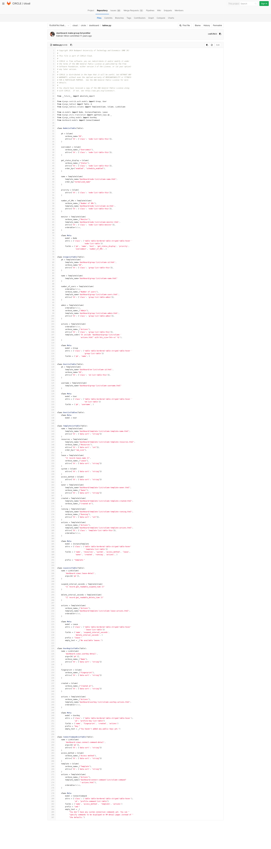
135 (52, 410)
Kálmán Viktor (62, 36)
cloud (27, 3)
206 (52, 600)
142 (52, 429)
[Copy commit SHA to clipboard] (220, 33)
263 (52, 753)
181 (52, 533)
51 (53, 185)
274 (52, 783)
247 (52, 710)
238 (52, 686)
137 (52, 415)
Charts (171, 18)
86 (53, 278)
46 (53, 171)
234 (52, 675)
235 (52, 678)
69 (53, 233)
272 (52, 777)
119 (52, 367)
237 (52, 683)
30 (53, 128)
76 (53, 252)
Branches (119, 18)
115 (52, 356)
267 (52, 764)
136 (52, 412)
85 (53, 276)
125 (52, 383)
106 (52, 332)
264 (52, 756)
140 (52, 423)
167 (52, 496)
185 (52, 544)
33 (53, 136)
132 (52, 402)
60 (53, 209)
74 (53, 246)
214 (52, 622)
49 (53, 179)
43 (53, 163)
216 (52, 627)
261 (52, 748)
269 (52, 769)
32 (53, 134)
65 (53, 222)
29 (53, 126)
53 (53, 190)
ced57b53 (212, 34)
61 (53, 211)
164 (52, 488)
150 (52, 450)
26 (53, 118)
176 (52, 520)
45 (53, 168)
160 (52, 477)
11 (53, 77)
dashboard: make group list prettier (73, 33)
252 (52, 724)
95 (53, 303)
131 (52, 399)
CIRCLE (16, 3)
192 (52, 563)
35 (53, 142)
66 (53, 225)
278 (52, 793)
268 (52, 766)
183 (52, 539)
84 (53, 273)
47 (53, 174)
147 (52, 442)
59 (53, 206)
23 (53, 109)
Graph (151, 18)
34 (53, 139)
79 (53, 260)
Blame (198, 25)
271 (52, 774)
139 (52, 421)
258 (52, 740)
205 (52, 598)
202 (52, 589)
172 (52, 509)
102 (52, 321)
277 (52, 791)
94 (53, 300)
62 (53, 214)
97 (53, 308)
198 (52, 579)
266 (52, 761)
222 (52, 643)
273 (52, 780)
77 (53, 254)
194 (52, 568)
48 (53, 177)
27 (53, 120)
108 (52, 337)
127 (52, 388)
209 (52, 608)
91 (53, 292)
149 (52, 447)
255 (52, 732)
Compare (161, 18)
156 (52, 466)
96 (53, 305)
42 (53, 160)
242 (52, 697)
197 (52, 576)
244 (52, 702)
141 (52, 426)
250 (52, 718)
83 (53, 270)
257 (52, 737)
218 (52, 632)
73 (53, 244)
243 (52, 699)
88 (53, 284)
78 (53, 257)
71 (53, 238)
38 (53, 150)
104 (52, 327)
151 (52, 453)
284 (52, 809)
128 (52, 391)
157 (52, 469)
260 (52, 745)
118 (52, 364)
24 (53, 112)
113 (52, 351)
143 (52, 431)
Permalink (217, 25)
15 (53, 88)
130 (52, 396)
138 (52, 418)
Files (99, 18)
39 (53, 152)
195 (52, 571)
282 (52, 804)
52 (53, 187)
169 (52, 501)
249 (52, 715)
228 (52, 659)
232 (52, 670)
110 (52, 343)
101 (52, 319)
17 (53, 93)
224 (52, 648)
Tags (129, 18)
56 (53, 198)
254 (52, 729)
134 (52, 407)
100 (52, 316)
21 (53, 104)
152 (52, 455)
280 (52, 799)
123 (52, 378)
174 (52, 514)
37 (53, 147)
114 (52, 354)
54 (53, 193)
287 (52, 817)
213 (52, 619)
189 (52, 555)
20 (53, 101)
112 (52, 348)
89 (53, 286)
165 (52, 490)
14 (53, 85)
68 (53, 230)
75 (53, 249)
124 (52, 380)
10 (53, 75)
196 (52, 573)
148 (52, 445)
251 (52, 721)
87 (53, 281)
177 (52, 522)
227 (52, 656)
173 (52, 512)
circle (83, 25)
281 (52, 801)
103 (52, 324)
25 (53, 115)
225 (52, 651)
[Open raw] (211, 45)
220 (52, 638)
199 (52, 581)
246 (52, 707)
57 (53, 201)
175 (52, 517)
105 (52, 329)
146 (52, 439)
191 (52, 560)
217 (52, 630)
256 (52, 734)
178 (52, 525)
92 (53, 295)
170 (52, 504)
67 (53, 227)
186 (52, 547)
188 (52, 552)
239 (52, 689)
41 (53, 158)
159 (52, 474)
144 (52, 434)
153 (52, 458)
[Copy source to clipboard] (207, 45)
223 (52, 646)
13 (53, 83)
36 (53, 144)
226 (52, 654)
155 (52, 463)
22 (53, 107)
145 (52, 437)
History (207, 25)
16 (53, 91)
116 (52, 359)
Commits (108, 18)
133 (52, 404)
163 (52, 485)
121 (52, 372)
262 (52, 750)
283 (52, 807)
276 (52, 788)
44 (53, 166)
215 (52, 624)
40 (53, 155)
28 (53, 123)
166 (52, 493)
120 (52, 370)
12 (53, 80)
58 (53, 203)
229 (52, 662)
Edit (218, 45)
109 (52, 340)
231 (52, 667)
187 (52, 549)
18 (53, 96)
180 (52, 530)
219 (52, 635)
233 (52, 673)
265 (52, 758)
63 (53, 217)
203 (52, 592)
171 (52, 506)
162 (52, 482)
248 (52, 713)
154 (52, 461)
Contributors (139, 18)
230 (52, 665)
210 (52, 611)
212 (52, 616)
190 (52, 557)
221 (52, 640)
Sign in (264, 3)
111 (52, 345)
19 (53, 99)
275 (52, 785)
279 (52, 796)
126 (52, 386)
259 (52, 742)
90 (53, 289)
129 (52, 394)
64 (53, 219)
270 (52, 772)
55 (53, 195)
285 (52, 812)
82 (53, 268)
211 (52, 614)
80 (53, 262)
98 (53, 311)
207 (52, 603)
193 (52, 565)
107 (52, 335)
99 (53, 313)
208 (52, 606)
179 (52, 528)
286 (52, 815)
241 (52, 694)
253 (52, 726)
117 (52, 362)
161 (52, 480)
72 (53, 241)
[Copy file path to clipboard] (71, 44)
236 (52, 681)
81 (53, 265)
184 (52, 541)
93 (53, 297)
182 (52, 536)
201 (52, 587)
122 (52, 375)
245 (52, 705)
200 (52, 584)
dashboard (94, 25)
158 (52, 471)
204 (52, 595)
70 (53, 236)
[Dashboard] (9, 4)
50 (53, 182)
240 (52, 691)
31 (53, 131)
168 (52, 498)
